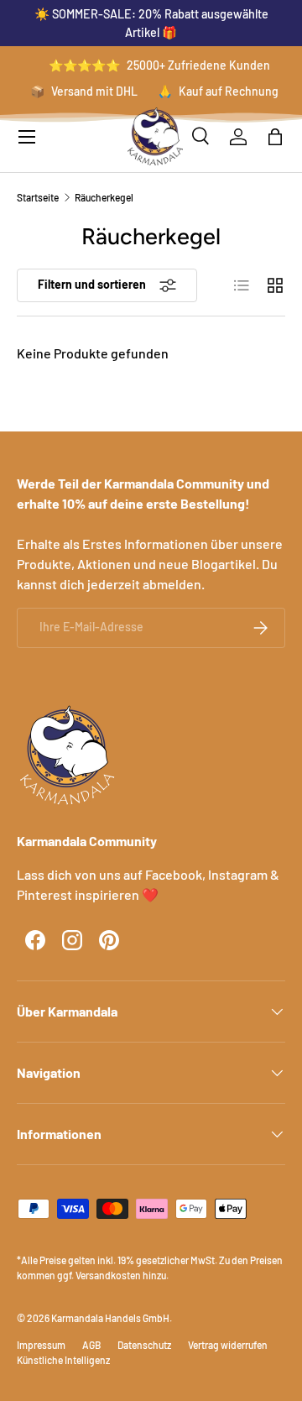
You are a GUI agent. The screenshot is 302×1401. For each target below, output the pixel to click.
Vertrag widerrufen (228, 1345)
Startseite (38, 197)
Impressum (41, 1345)
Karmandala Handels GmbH (110, 1318)
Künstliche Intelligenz (63, 1360)
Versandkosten (108, 1275)
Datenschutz (144, 1345)
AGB (91, 1345)
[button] (275, 136)
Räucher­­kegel (104, 197)
